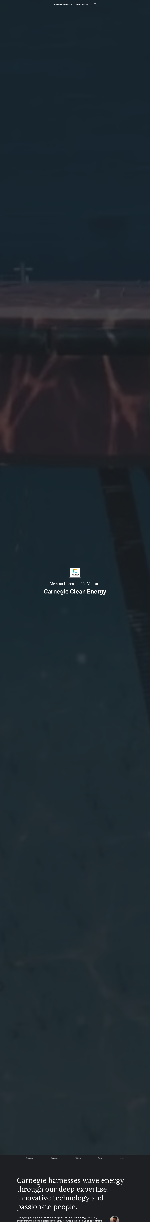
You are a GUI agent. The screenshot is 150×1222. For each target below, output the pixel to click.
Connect (54, 1158)
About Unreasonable (63, 4)
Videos (78, 1158)
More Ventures (82, 4)
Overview (30, 1158)
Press (100, 1158)
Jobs (122, 1158)
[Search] (95, 4)
